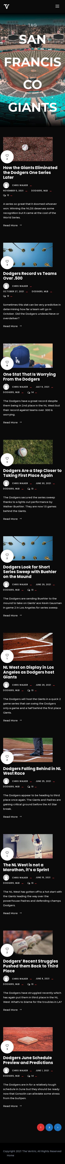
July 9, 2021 (42, 386)
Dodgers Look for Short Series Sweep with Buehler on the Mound (29, 571)
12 (8, 195)
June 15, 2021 (43, 877)
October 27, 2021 (13, 291)
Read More (10, 225)
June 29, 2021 (43, 584)
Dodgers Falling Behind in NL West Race (32, 771)
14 (32, 392)
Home (10, 1155)
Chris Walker (20, 185)
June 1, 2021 (42, 1070)
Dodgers (36, 190)
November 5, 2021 (13, 190)
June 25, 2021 (43, 781)
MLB (46, 190)
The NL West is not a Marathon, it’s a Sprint (26, 867)
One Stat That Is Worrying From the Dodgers (29, 377)
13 (8, 296)
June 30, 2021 (43, 483)
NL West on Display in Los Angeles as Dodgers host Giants (28, 672)
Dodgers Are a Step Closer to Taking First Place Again (32, 473)
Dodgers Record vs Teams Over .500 (30, 276)
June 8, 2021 (43, 978)
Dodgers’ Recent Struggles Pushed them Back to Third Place (30, 966)
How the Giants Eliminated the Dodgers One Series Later (30, 172)
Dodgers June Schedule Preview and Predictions (28, 1060)
